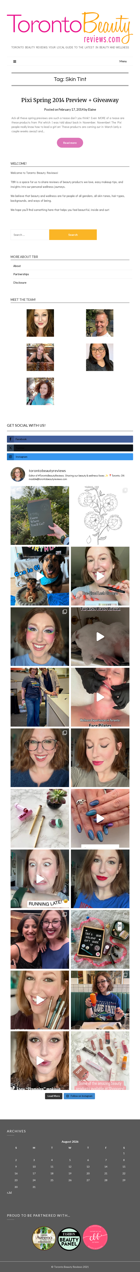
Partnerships (21, 274)
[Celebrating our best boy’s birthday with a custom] (40, 576)
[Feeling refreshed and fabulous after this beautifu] (100, 818)
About (17, 265)
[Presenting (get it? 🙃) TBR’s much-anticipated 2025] (100, 939)
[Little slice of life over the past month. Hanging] (100, 1000)
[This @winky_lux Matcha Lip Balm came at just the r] (40, 879)
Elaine (92, 109)
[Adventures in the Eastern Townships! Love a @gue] (40, 515)
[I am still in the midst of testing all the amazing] (100, 1060)
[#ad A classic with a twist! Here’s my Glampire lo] (40, 1060)
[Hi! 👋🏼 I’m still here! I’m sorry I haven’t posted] (100, 879)
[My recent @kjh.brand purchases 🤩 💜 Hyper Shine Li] (40, 818)
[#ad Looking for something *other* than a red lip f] (40, 1000)
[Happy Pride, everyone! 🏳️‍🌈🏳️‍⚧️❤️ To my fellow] (40, 636)
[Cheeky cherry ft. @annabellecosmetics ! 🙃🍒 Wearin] (100, 757)
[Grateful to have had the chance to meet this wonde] (40, 697)
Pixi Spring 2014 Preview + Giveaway (70, 100)
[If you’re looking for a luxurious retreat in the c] (100, 636)
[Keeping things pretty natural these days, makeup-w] (40, 757)
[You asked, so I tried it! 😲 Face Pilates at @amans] (100, 697)
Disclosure (19, 282)
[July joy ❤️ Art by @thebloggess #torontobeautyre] (100, 515)
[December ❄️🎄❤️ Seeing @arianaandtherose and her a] (40, 939)
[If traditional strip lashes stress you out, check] (100, 576)
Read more (70, 142)
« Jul (9, 1192)
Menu (123, 61)
